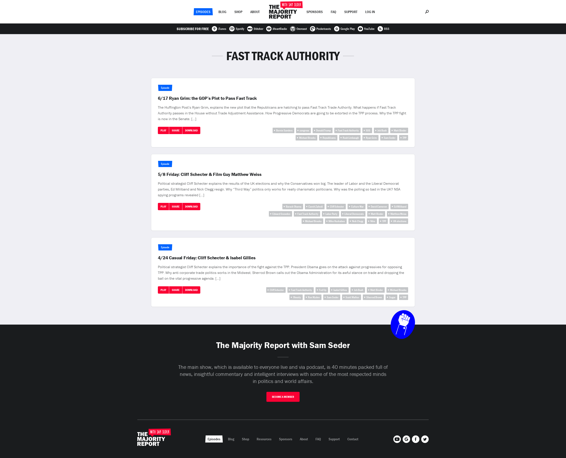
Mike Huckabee (337, 221)
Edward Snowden (281, 214)
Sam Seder (390, 138)
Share (176, 130)
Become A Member (283, 397)
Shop (238, 11)
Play (163, 130)
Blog (222, 11)
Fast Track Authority (348, 130)
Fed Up (322, 290)
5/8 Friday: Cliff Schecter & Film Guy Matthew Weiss (210, 174)
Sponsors (314, 11)
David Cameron (379, 206)
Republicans (329, 138)
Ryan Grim (371, 138)
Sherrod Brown (374, 297)
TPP (404, 138)
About (255, 11)
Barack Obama (293, 206)
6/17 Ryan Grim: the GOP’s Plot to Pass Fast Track (207, 98)
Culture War (357, 206)
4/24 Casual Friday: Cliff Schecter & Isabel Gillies (207, 257)
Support (350, 11)
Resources (264, 439)
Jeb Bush (382, 130)
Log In (370, 11)
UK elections (399, 221)
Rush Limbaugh (351, 138)
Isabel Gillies (340, 290)
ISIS (368, 130)
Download (191, 130)
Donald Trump (323, 130)
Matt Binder (400, 130)
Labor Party (331, 214)
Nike (372, 221)
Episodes (203, 11)
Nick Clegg (357, 221)
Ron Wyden (314, 297)
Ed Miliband (400, 206)
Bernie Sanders (284, 130)
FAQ (333, 11)
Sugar (392, 297)
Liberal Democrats (354, 214)
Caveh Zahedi (315, 206)
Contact (352, 439)
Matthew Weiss (398, 214)
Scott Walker (352, 297)
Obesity (297, 297)
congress (304, 130)
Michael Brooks (307, 138)
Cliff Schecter (337, 206)
